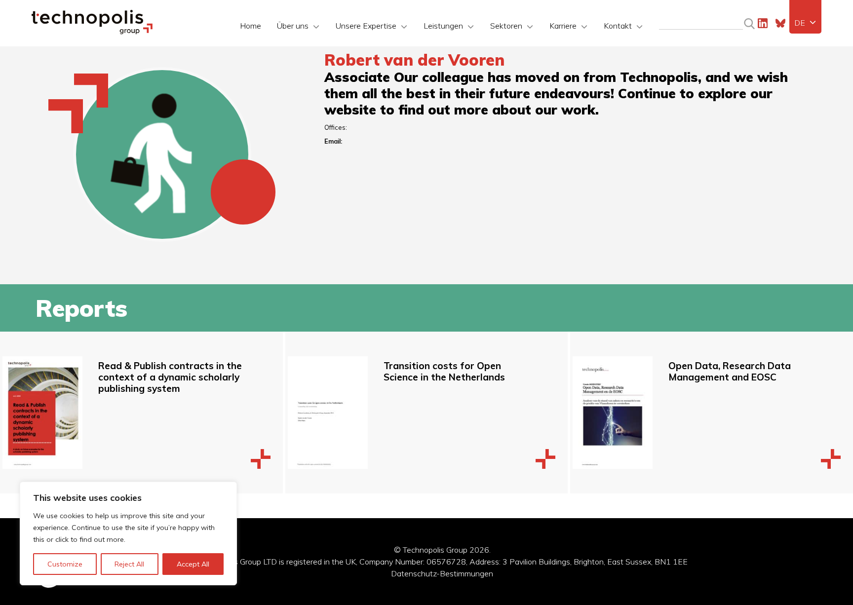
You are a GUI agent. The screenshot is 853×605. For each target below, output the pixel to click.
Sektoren (506, 26)
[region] (128, 533)
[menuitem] (805, 23)
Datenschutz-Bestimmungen (442, 573)
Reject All (129, 564)
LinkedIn (763, 23)
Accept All (193, 564)
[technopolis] (92, 32)
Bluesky (780, 23)
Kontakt (618, 26)
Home (250, 26)
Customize (64, 564)
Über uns (293, 26)
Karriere (563, 26)
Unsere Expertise (366, 26)
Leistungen (443, 26)
